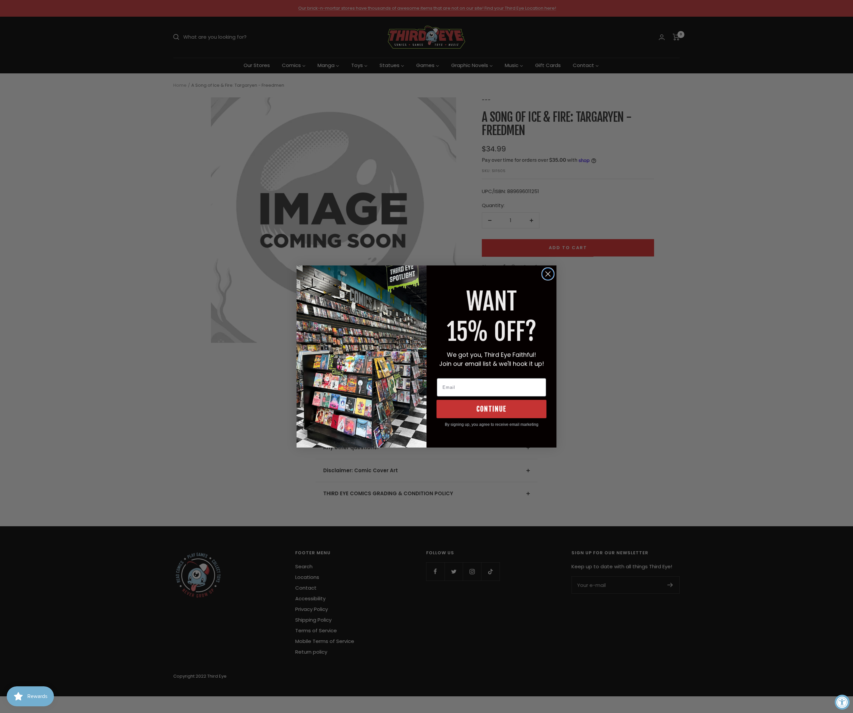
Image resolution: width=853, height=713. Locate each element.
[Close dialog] (548, 274)
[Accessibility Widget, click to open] (842, 702)
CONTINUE (491, 409)
